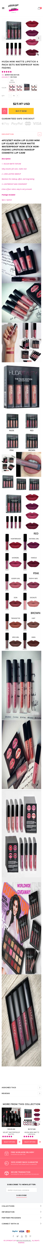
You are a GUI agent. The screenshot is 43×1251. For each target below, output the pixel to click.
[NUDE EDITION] (34, 1123)
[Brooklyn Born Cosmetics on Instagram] (26, 1236)
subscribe (21, 1195)
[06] (18, 1124)
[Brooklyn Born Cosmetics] (13, 8)
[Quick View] (19, 1141)
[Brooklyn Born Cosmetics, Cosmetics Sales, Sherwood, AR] (5, 1249)
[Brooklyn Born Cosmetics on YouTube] (22, 1236)
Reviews (6, 1093)
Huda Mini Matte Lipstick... (31, 1133)
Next (39, 1124)
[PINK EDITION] (30, 1123)
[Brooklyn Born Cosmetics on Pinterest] (30, 1236)
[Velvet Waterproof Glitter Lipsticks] (11, 1117)
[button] (7, 72)
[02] (9, 1124)
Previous (3, 1124)
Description (8, 134)
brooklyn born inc (24, 1241)
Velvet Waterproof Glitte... (11, 1133)
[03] (14, 1124)
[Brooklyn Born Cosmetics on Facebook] (13, 1236)
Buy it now (21, 111)
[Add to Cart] (4, 111)
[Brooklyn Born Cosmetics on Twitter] (17, 1236)
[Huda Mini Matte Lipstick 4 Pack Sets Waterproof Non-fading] (31, 1117)
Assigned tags (9, 1087)
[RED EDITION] (25, 1123)
